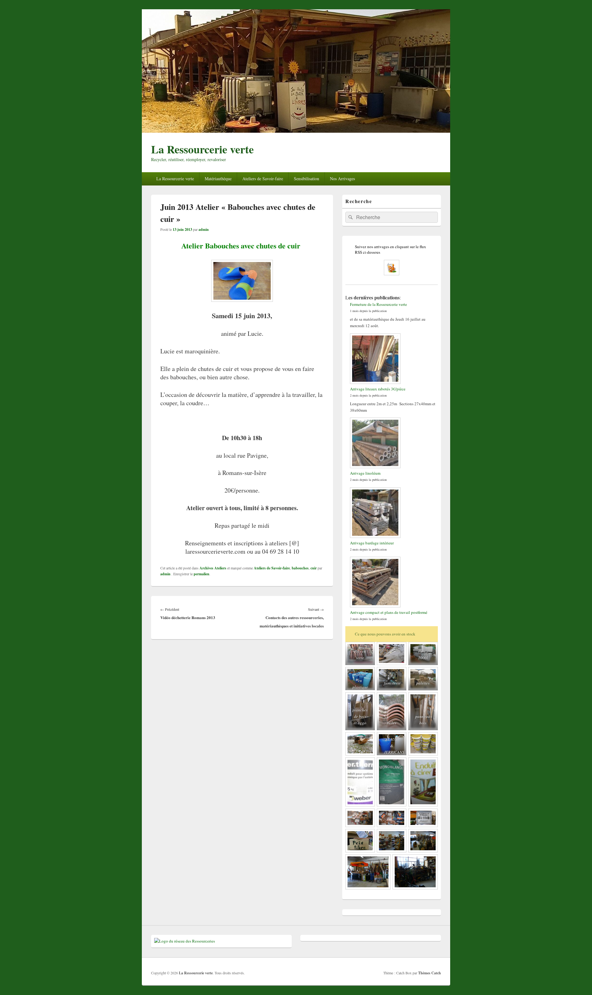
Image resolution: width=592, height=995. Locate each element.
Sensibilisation (306, 178)
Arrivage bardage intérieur (372, 543)
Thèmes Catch (429, 973)
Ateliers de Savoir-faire (262, 178)
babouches (300, 568)
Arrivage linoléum (365, 473)
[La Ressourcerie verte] (296, 130)
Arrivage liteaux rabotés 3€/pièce (377, 389)
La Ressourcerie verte (202, 149)
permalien (201, 574)
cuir (313, 568)
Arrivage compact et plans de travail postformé (388, 612)
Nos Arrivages (342, 178)
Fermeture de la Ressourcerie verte (378, 304)
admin (204, 229)
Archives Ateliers (212, 568)
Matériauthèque (218, 178)
